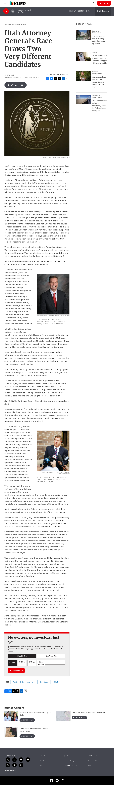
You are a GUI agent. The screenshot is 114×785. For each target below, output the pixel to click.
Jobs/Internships (69, 756)
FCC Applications (94, 756)
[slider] (16, 11)
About (42, 756)
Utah (56, 682)
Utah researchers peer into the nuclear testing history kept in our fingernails (99, 82)
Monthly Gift (22, 656)
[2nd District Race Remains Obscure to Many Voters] (11, 732)
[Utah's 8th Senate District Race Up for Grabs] (11, 716)
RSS (89, 766)
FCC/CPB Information (71, 766)
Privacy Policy (69, 761)
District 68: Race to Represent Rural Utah (88, 712)
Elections (44, 682)
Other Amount (41, 663)
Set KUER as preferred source (58, 75)
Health (94, 52)
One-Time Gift (51, 656)
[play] (6, 11)
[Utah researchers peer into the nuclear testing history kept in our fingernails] (83, 76)
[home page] (18, 3)
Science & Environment (97, 73)
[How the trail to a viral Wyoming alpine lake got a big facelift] (83, 35)
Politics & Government (15, 25)
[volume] (13, 11)
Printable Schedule (94, 761)
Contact (43, 761)
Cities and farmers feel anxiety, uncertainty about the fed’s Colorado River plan (99, 106)
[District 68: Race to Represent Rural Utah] (63, 716)
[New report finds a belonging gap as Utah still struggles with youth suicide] (83, 56)
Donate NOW (17, 670)
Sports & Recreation (96, 32)
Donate (105, 3)
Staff (42, 766)
